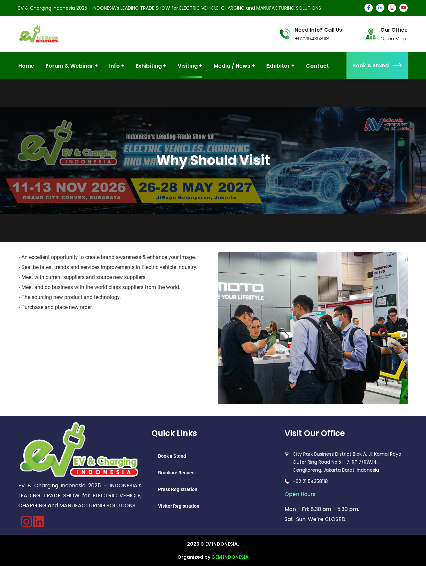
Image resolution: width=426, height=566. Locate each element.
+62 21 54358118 (310, 481)
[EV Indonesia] (38, 33)
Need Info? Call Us (318, 30)
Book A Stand (370, 65)
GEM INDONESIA (230, 557)
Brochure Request (177, 472)
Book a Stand (172, 456)
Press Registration (177, 489)
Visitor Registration (178, 506)
